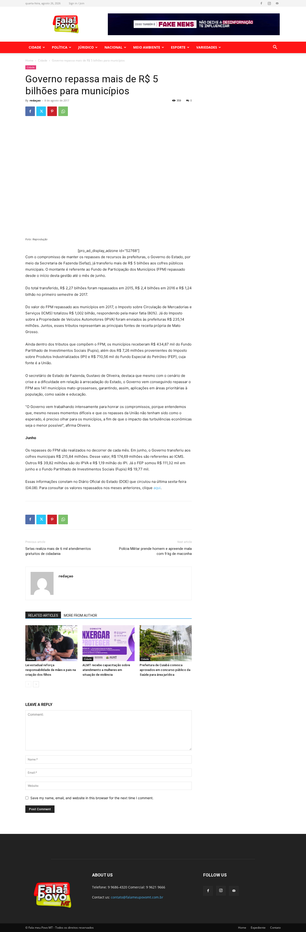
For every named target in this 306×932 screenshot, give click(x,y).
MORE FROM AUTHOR (80, 615)
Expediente (258, 928)
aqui (157, 488)
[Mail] (277, 3)
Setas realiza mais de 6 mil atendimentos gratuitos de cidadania (58, 551)
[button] (275, 47)
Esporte (178, 47)
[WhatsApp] (63, 111)
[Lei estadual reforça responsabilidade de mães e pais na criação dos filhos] (51, 643)
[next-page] (36, 684)
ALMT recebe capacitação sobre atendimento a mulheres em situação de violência (106, 669)
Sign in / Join (76, 3)
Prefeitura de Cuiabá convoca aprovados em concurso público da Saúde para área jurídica (165, 669)
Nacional (113, 47)
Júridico (86, 47)
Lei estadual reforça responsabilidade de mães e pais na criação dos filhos (50, 669)
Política (59, 47)
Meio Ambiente (146, 47)
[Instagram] (269, 3)
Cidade (35, 47)
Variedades (206, 47)
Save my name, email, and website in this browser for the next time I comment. (91, 798)
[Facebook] (261, 3)
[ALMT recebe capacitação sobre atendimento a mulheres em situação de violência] (108, 643)
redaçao (35, 100)
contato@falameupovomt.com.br (137, 897)
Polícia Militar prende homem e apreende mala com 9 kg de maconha (155, 551)
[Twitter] (41, 111)
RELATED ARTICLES (43, 615)
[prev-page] (28, 684)
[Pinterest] (52, 111)
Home (29, 60)
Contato (275, 928)
